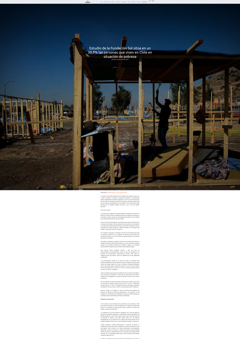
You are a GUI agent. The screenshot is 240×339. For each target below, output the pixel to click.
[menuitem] (101, 2)
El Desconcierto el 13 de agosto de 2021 (117, 192)
